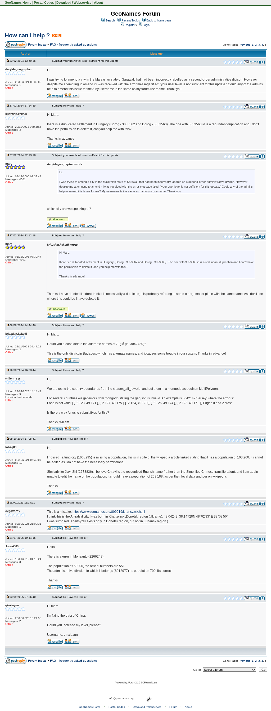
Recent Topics (130, 20)
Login (146, 25)
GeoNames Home (17, 3)
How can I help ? (27, 35)
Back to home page (158, 20)
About (98, 3)
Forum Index (37, 44)
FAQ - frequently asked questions (73, 44)
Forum (173, 706)
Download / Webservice (74, 3)
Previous (244, 44)
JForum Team (149, 682)
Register (130, 25)
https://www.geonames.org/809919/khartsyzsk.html (109, 512)
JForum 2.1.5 (134, 682)
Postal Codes (44, 3)
